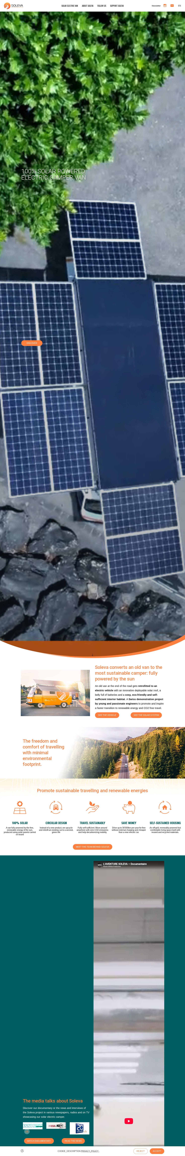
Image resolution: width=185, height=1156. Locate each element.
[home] (13, 6)
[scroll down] (92, 654)
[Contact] (172, 6)
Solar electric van (69, 5)
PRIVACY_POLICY (90, 1151)
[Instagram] (165, 6)
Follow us (101, 5)
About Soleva (87, 5)
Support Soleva (117, 5)
